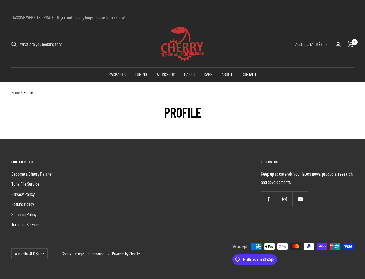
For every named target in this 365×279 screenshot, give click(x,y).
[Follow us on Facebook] (269, 199)
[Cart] (351, 44)
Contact (249, 74)
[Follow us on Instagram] (284, 199)
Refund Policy (22, 204)
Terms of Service (25, 224)
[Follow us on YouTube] (300, 199)
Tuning (141, 74)
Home (15, 92)
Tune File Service (25, 184)
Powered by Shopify (126, 253)
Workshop (165, 74)
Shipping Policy (23, 214)
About (227, 74)
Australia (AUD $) (308, 44)
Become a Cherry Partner (32, 174)
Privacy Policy (23, 194)
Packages (117, 74)
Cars (208, 74)
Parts (189, 74)
